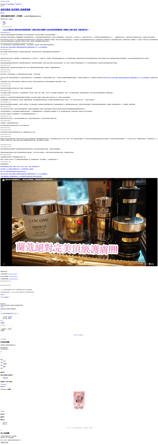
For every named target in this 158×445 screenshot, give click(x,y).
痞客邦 (8, 313)
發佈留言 (2, 330)
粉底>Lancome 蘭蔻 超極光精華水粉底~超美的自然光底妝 (12, 171)
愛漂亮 (9, 318)
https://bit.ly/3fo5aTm (13, 278)
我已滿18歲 (3, 442)
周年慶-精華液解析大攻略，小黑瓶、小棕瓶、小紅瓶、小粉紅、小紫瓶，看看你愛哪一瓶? (20, 166)
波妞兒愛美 (5, 377)
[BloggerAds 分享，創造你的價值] (79, 395)
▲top (1, 320)
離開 (7, 442)
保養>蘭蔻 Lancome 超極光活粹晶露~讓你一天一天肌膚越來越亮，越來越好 (16, 169)
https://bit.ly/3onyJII (13, 276)
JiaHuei (1, 306)
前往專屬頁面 (79, 400)
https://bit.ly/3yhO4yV (12, 273)
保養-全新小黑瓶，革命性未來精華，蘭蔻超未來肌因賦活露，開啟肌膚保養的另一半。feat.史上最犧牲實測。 (24, 47)
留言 (11, 313)
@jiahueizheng (3, 384)
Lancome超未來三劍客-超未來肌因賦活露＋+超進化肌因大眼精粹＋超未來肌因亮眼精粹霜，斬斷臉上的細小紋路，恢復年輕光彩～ (46, 30)
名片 (4, 24)
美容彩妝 (10, 316)
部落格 (4, 23)
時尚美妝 (11, 19)
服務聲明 (90, 427)
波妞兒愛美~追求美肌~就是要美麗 (15, 9)
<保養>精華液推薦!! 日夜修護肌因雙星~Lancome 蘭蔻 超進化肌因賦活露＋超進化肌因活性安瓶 (21, 176)
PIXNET (69, 427)
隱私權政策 (86, 427)
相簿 (4, 21)
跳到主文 (2, 12)
